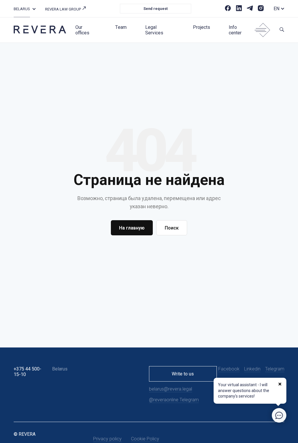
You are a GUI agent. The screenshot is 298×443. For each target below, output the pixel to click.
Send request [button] (155, 8)
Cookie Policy (145, 439)
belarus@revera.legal (170, 389)
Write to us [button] (183, 374)
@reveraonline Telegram (174, 400)
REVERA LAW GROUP (63, 9)
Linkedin (252, 369)
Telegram (274, 369)
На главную (132, 228)
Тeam (121, 27)
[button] (34, 8)
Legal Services (154, 30)
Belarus (22, 9)
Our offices (82, 30)
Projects (201, 27)
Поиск (172, 228)
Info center (235, 30)
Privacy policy (107, 439)
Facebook (229, 369)
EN (276, 8)
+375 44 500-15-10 (27, 371)
